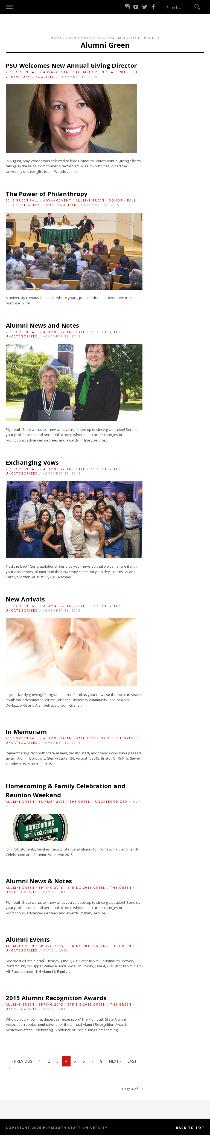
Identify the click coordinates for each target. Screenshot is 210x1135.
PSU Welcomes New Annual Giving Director (71, 65)
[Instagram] (127, 7)
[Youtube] (136, 7)
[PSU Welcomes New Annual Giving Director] (71, 151)
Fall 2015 (118, 72)
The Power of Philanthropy (47, 193)
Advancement (57, 72)
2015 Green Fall (22, 72)
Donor (116, 200)
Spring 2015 (51, 887)
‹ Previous (22, 1061)
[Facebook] (153, 7)
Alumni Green (90, 72)
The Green (29, 205)
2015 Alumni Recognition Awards (56, 998)
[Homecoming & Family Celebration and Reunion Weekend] (40, 839)
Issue (105, 738)
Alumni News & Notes (39, 881)
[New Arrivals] (71, 685)
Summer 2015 (52, 801)
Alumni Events (28, 939)
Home (56, 37)
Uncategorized (39, 77)
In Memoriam (26, 731)
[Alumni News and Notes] (74, 419)
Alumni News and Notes (42, 325)
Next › (115, 1061)
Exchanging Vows (32, 462)
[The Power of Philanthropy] (74, 288)
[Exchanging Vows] (74, 557)
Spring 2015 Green (87, 887)
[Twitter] (144, 7)
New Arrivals (25, 599)
